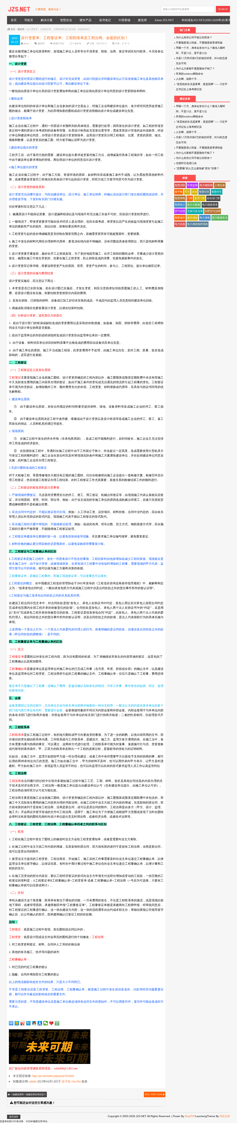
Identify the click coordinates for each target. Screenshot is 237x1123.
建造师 (142, 20)
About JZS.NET (164, 20)
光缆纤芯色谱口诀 (186, 163)
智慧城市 (180, 217)
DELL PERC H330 (154, 1094)
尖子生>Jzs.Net (71, 1081)
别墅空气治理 (212, 211)
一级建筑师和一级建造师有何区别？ (28, 1094)
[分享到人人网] (40, 1023)
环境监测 (192, 185)
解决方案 (47, 20)
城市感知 (192, 217)
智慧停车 (216, 191)
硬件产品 (85, 20)
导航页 (28, 20)
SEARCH (223, 9)
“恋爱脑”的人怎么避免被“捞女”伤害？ (197, 168)
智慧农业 (66, 20)
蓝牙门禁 (199, 198)
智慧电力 (180, 204)
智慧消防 (180, 185)
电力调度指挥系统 (197, 224)
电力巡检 (205, 217)
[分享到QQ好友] (34, 1023)
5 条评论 (77, 43)
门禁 (189, 198)
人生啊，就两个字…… (189, 79)
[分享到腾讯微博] (28, 1023)
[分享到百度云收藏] (51, 1023)
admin (26, 43)
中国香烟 (124, 20)
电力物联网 (206, 185)
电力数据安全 (220, 217)
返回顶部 (13, 1116)
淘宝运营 (225, 1116)
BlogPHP (190, 1116)
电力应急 (180, 224)
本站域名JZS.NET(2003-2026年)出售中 (206, 20)
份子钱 (179, 191)
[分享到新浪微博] (22, 1023)
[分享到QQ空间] (17, 1023)
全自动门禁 (213, 198)
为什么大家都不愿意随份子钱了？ (195, 68)
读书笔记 (105, 20)
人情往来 (220, 185)
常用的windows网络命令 (189, 73)
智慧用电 (180, 198)
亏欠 (187, 191)
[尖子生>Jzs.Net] (19, 11)
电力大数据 (193, 204)
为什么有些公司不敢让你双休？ (194, 37)
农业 (194, 191)
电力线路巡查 (210, 204)
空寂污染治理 (195, 211)
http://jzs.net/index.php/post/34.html (53, 1075)
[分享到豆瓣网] (57, 1023)
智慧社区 (204, 191)
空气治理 (180, 211)
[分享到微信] (45, 1023)
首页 (14, 20)
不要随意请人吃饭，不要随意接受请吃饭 (199, 42)
